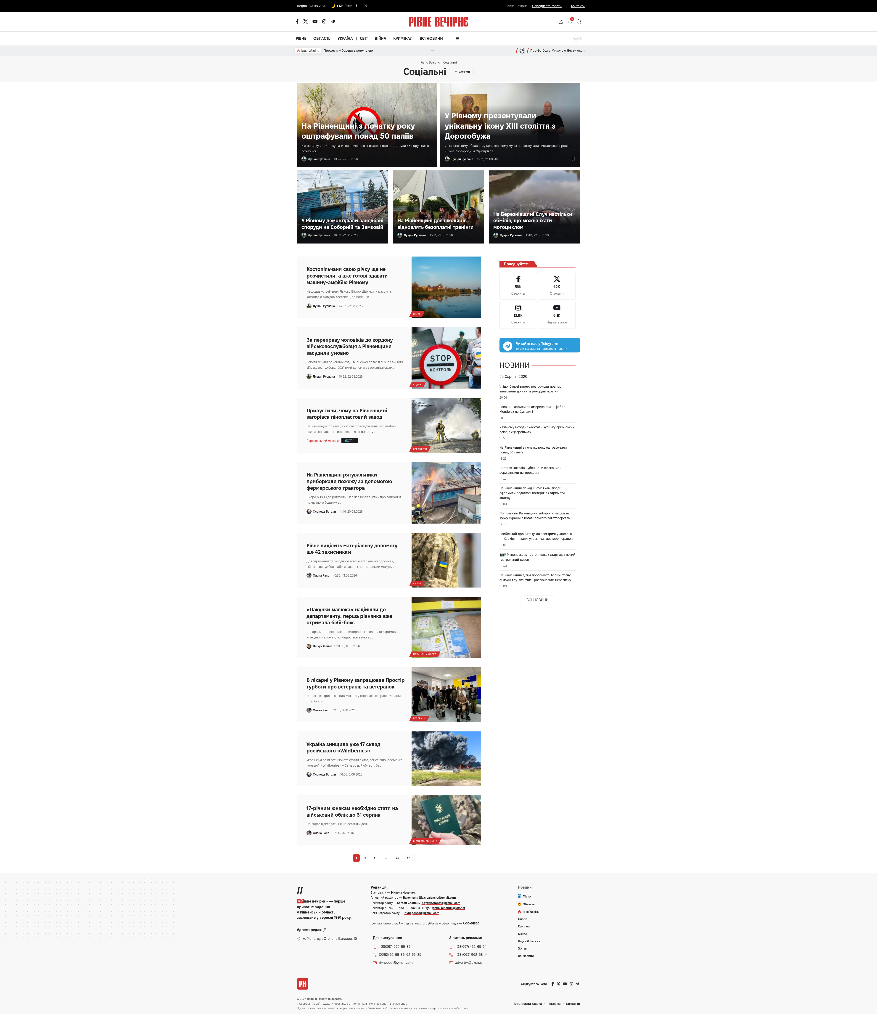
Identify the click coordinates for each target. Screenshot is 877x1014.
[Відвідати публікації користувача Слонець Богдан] (309, 511)
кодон (417, 384)
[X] (305, 21)
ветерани (419, 718)
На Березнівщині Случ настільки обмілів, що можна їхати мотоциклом (532, 220)
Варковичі (420, 449)
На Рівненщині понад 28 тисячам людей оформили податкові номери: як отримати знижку (532, 493)
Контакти (578, 6)
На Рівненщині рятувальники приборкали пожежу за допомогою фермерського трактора (349, 481)
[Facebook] (518, 286)
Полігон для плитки (339, 50)
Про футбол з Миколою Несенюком (557, 50)
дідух (417, 314)
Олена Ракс (321, 575)
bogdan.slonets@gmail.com (441, 902)
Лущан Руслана (319, 159)
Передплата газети (547, 6)
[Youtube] (557, 314)
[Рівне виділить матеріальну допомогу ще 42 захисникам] (446, 560)
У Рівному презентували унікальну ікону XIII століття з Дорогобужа (500, 125)
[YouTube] (315, 21)
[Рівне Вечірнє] (302, 984)
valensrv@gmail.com (441, 897)
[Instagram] (518, 314)
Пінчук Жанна (322, 646)
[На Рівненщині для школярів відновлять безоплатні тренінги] (438, 207)
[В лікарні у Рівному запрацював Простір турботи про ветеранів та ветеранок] (446, 694)
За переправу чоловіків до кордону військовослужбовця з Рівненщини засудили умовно (349, 346)
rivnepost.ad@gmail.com (421, 912)
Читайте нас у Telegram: (537, 343)
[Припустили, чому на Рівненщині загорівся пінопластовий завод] (446, 425)
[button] (560, 21)
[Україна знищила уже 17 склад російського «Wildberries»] (446, 758)
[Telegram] (333, 21)
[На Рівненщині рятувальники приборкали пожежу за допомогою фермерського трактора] (446, 493)
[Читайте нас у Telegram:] (507, 346)
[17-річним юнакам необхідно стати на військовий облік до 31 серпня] (446, 820)
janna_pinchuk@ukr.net (448, 907)
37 (408, 857)
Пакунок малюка (424, 654)
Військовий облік (425, 841)
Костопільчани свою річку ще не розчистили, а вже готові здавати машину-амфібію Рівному (347, 275)
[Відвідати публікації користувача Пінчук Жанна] (309, 646)
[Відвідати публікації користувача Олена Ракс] (309, 575)
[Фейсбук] (297, 21)
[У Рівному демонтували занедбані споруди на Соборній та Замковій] (342, 207)
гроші (417, 583)
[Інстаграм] (324, 21)
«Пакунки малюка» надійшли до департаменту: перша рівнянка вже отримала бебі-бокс (349, 616)
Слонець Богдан (324, 511)
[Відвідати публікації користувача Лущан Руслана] (303, 158)
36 (397, 857)
